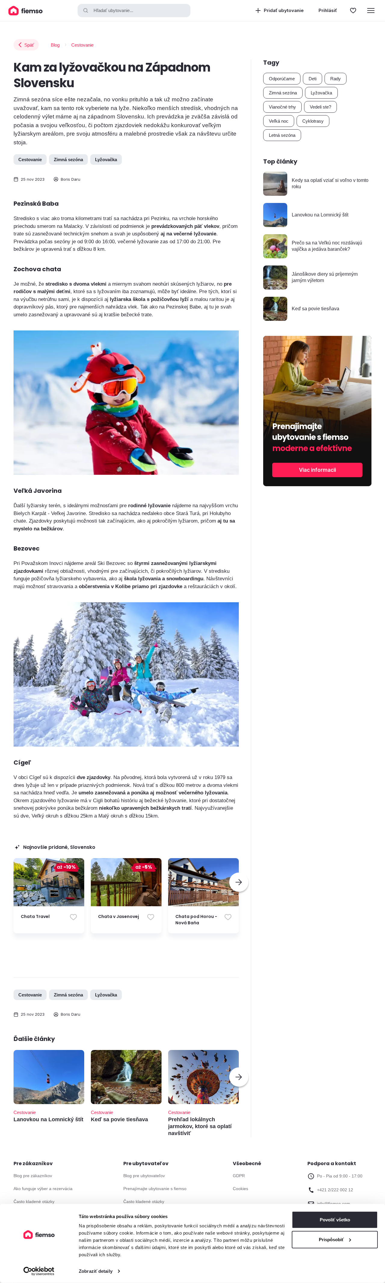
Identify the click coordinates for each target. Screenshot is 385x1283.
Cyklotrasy (313, 121)
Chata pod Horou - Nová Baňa (196, 919)
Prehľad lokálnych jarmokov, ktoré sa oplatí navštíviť (200, 1126)
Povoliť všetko (335, 1219)
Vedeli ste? (320, 106)
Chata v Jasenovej (118, 916)
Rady (335, 78)
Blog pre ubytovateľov (144, 1175)
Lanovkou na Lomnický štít (48, 1119)
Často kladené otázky (34, 1201)
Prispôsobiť (331, 1239)
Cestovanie (82, 44)
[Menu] (370, 11)
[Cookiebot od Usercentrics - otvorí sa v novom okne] (39, 1271)
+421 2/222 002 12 (335, 1189)
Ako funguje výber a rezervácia (43, 1188)
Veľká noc (278, 121)
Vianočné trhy (282, 106)
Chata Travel (35, 916)
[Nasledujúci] (238, 882)
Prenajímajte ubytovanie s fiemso (154, 1188)
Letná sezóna (282, 135)
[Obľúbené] (353, 11)
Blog (55, 45)
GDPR (239, 1175)
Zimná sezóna (68, 159)
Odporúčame (282, 78)
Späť (29, 45)
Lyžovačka (106, 159)
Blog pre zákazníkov (33, 1175)
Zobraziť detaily (95, 1271)
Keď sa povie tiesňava (119, 1119)
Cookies (240, 1188)
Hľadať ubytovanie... (113, 10)
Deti (312, 78)
